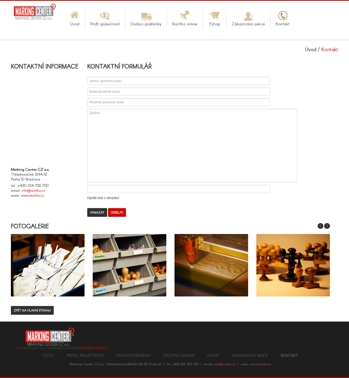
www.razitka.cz (32, 195)
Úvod (310, 49)
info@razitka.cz (33, 190)
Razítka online (179, 355)
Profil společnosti (85, 355)
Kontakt (289, 355)
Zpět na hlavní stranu (32, 310)
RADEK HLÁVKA (94, 348)
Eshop (213, 355)
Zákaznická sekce (249, 355)
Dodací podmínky (133, 355)
